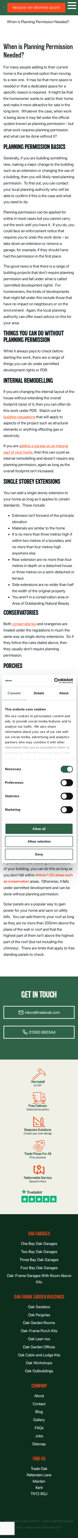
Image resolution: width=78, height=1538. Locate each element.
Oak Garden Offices (39, 1347)
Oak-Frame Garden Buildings (39, 1296)
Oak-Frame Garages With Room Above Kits (39, 1278)
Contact (39, 1403)
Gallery (39, 1419)
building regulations (19, 417)
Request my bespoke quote (36, 7)
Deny (39, 854)
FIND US (39, 1458)
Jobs (39, 1436)
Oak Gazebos (39, 1306)
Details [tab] (39, 693)
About (39, 1395)
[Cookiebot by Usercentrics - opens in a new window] (55, 681)
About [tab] (64, 693)
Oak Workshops (39, 1362)
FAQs (39, 1427)
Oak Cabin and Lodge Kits (39, 1355)
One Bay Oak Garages (39, 1243)
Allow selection (39, 841)
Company (39, 1385)
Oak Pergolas (39, 1315)
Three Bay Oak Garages (39, 1259)
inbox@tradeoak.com (42, 1012)
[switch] (67, 782)
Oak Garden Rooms (39, 1322)
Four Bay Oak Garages (39, 1267)
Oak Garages (39, 1233)
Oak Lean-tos (39, 1339)
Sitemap (39, 1444)
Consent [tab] (14, 693)
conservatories (24, 623)
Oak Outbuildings (39, 1371)
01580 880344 (42, 1032)
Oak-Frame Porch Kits (39, 1330)
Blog (39, 1411)
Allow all (39, 829)
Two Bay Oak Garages (39, 1251)
